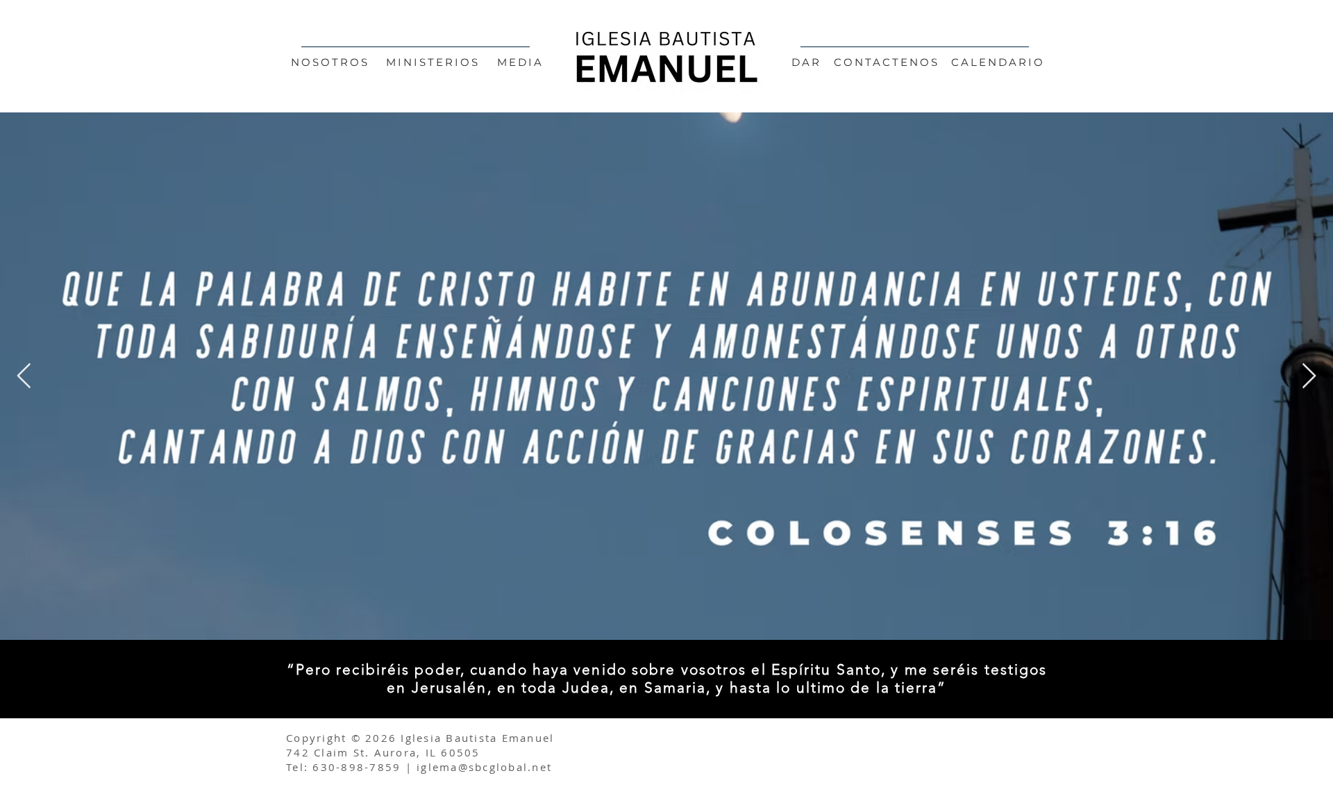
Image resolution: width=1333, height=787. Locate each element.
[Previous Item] (24, 376)
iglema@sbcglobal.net (484, 767)
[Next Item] (1309, 376)
